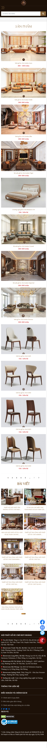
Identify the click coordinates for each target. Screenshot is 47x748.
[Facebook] (42, 622)
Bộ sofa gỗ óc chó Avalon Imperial (23, 283)
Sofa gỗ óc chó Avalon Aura (23, 63)
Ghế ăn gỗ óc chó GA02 (23, 393)
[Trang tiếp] (34, 478)
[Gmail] (42, 627)
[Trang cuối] (39, 478)
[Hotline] (42, 640)
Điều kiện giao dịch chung (12, 701)
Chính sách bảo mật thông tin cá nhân (16, 705)
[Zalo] (42, 633)
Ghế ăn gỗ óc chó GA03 (23, 429)
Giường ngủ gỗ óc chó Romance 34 (23, 209)
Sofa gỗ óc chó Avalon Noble (23, 100)
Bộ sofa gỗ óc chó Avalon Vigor (23, 173)
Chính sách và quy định (11, 698)
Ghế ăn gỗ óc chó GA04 (23, 466)
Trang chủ (5, 19)
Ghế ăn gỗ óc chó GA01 (23, 356)
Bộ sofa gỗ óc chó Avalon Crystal (23, 246)
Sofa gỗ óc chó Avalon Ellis (23, 136)
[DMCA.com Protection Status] (7, 716)
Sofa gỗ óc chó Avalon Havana (23, 319)
